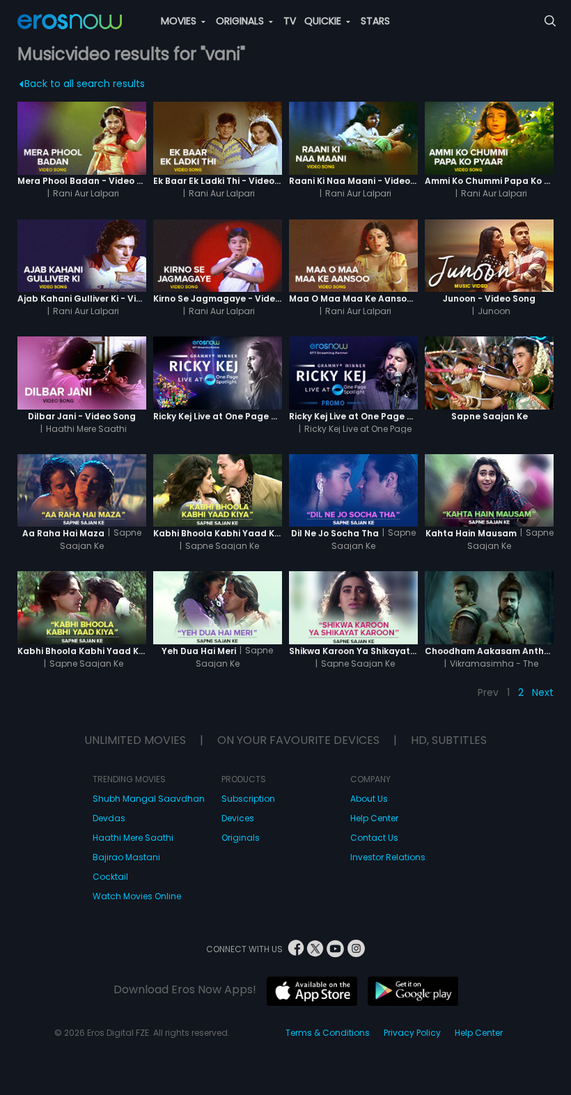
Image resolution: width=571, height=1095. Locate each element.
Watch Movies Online (137, 896)
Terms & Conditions (328, 1033)
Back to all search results (84, 84)
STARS (375, 21)
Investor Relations (387, 857)
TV (289, 21)
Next (543, 692)
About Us (369, 799)
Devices (237, 818)
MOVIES (180, 21)
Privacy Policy (412, 1033)
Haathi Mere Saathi (133, 838)
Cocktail (110, 877)
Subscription (248, 799)
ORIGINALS (241, 21)
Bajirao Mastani (126, 857)
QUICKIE (324, 21)
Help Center (374, 818)
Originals (240, 838)
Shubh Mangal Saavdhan (149, 799)
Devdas (109, 818)
